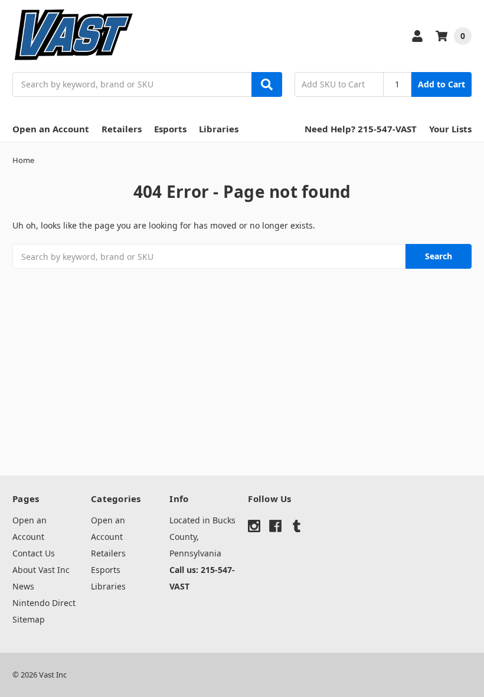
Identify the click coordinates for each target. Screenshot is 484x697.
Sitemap (28, 619)
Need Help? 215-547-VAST (361, 129)
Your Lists (450, 129)
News (23, 586)
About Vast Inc (41, 569)
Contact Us (33, 553)
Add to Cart (441, 84)
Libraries (218, 129)
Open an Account (50, 129)
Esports (170, 129)
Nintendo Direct (44, 602)
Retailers (122, 129)
